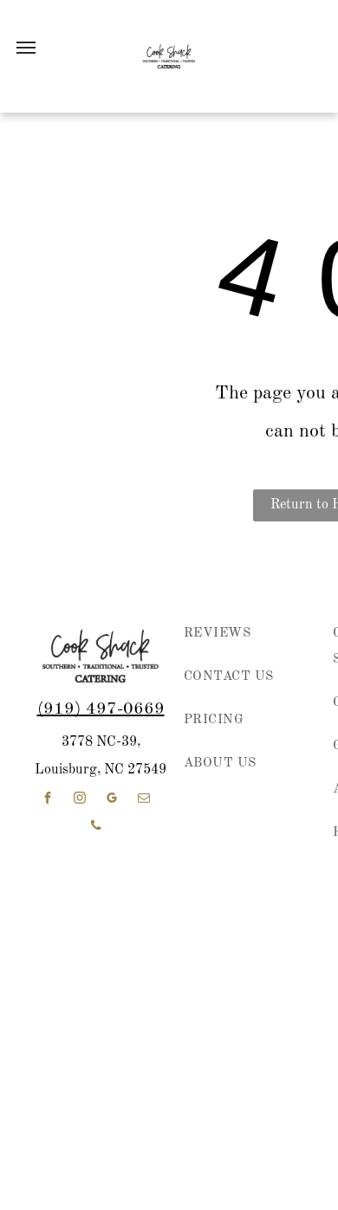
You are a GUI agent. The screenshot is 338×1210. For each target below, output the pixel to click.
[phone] (96, 827)
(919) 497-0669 (101, 709)
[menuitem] (243, 642)
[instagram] (79, 800)
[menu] (26, 47)
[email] (143, 800)
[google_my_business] (111, 800)
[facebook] (47, 800)
